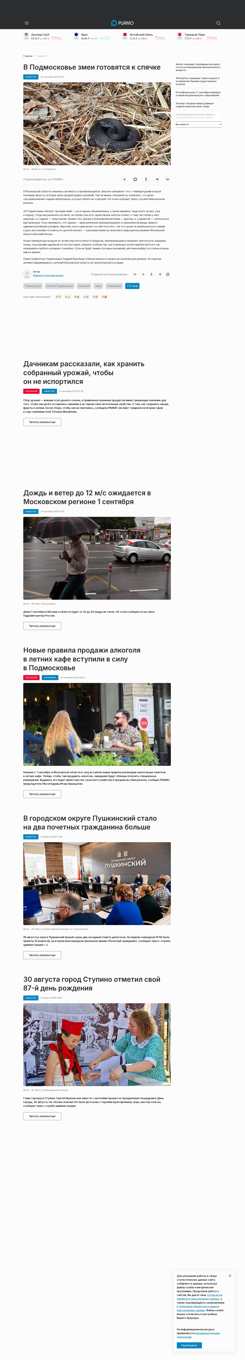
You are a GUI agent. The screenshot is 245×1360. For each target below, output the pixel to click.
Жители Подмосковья (60, 285)
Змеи (98, 285)
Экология (83, 285)
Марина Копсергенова (48, 275)
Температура (33, 285)
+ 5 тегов (132, 285)
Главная (27, 56)
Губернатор (114, 285)
